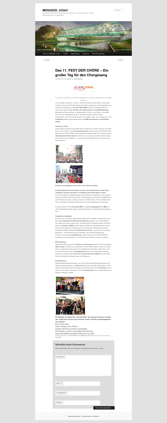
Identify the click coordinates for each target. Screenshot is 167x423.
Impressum (86, 54)
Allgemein (83, 335)
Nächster (121, 60)
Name (59, 383)
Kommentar (60, 356)
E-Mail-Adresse (61, 392)
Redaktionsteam (75, 54)
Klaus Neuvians (78, 79)
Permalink (58, 337)
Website (59, 402)
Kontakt (65, 54)
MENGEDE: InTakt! (55, 10)
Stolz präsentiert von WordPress (90, 416)
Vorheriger (46, 60)
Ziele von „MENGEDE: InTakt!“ (51, 54)
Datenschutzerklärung (98, 54)
